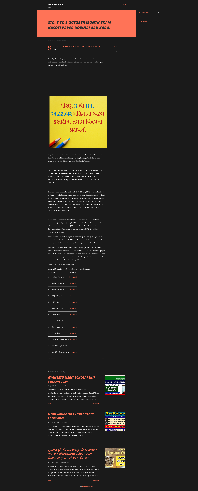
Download (73, 277)
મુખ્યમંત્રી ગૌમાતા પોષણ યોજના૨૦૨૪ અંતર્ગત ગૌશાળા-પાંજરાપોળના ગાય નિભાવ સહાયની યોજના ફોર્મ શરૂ (72, 454)
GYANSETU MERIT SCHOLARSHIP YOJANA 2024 (71, 379)
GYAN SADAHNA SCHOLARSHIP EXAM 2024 (71, 416)
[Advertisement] (76, 79)
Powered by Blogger (87, 486)
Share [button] (115, 46)
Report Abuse (143, 21)
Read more (96, 403)
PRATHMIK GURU (55, 4)
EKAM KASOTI (117, 55)
